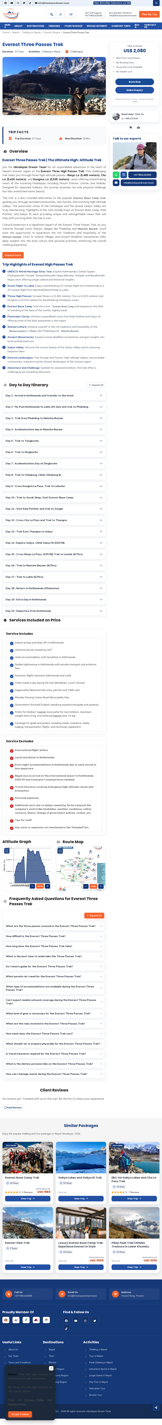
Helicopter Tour (97, 1388)
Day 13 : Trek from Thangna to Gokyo (29, 531)
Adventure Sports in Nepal (102, 1369)
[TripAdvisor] (46, 1320)
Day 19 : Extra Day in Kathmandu (26, 599)
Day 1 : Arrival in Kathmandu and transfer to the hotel (39, 395)
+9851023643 (131, 118)
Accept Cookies (20, 1414)
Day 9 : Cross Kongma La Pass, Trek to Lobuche (35, 486)
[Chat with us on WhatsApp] (60, 14)
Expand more (13, 255)
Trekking (54, 26)
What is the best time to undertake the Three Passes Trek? (44, 956)
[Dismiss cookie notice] (51, 1368)
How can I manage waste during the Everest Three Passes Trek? (46, 1073)
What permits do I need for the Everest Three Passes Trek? (43, 976)
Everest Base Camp (64, 306)
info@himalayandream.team (53, 3)
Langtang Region (58, 1381)
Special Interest (97, 26)
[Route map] (138, 127)
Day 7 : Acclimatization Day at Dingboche (31, 463)
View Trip (26, 1198)
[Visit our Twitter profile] (24, 3)
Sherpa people (11, 236)
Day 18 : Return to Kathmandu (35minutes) (32, 588)
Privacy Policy (34, 1400)
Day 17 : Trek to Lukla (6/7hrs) (24, 576)
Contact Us (150, 26)
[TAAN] (26, 1320)
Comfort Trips (121, 26)
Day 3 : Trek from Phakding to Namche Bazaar (34, 418)
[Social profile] (66, 1320)
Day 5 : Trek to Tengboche (22, 440)
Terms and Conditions (19, 1362)
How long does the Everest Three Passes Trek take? (39, 946)
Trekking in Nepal (31, 32)
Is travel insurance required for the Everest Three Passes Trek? (46, 1053)
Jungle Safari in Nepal (100, 1375)
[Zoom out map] (86, 886)
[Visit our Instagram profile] (18, 3)
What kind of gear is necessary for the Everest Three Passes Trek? (48, 1013)
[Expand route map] (60, 851)
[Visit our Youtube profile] (12, 3)
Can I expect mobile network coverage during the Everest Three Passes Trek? (51, 1001)
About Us (13, 1349)
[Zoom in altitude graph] (47, 886)
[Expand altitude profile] (6, 850)
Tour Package (73, 26)
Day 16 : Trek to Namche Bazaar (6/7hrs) (31, 565)
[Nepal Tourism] (5, 1320)
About (18, 26)
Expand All (96, 915)
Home (7, 26)
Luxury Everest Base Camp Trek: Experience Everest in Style (80, 1244)
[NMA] (36, 1320)
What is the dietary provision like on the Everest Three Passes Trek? (49, 1063)
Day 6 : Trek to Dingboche (22, 452)
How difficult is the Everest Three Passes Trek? (36, 936)
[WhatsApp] (116, 175)
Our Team (13, 1356)
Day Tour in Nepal (98, 1381)
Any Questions (149, 14)
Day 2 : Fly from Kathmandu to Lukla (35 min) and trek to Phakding (47, 406)
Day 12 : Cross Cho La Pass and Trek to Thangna (36, 520)
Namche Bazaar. (70, 331)
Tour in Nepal (96, 1356)
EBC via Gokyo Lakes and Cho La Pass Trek (134, 1179)
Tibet (51, 1356)
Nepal (15, 32)
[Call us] (52, 14)
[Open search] (156, 3)
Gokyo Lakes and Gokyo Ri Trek (80, 1178)
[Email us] (71, 14)
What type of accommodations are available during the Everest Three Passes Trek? (50, 988)
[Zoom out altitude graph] (32, 886)
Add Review (14, 1107)
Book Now (135, 81)
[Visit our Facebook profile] (5, 3)
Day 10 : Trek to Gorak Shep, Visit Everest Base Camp (39, 497)
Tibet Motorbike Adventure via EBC (112, 3)
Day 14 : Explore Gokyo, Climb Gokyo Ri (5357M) (35, 542)
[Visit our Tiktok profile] (30, 3)
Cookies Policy (17, 1404)
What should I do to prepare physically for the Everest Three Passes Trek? (53, 1043)
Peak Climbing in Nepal (101, 1362)
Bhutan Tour (95, 1394)
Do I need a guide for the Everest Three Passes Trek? (39, 966)
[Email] (116, 182)
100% (40, 886)
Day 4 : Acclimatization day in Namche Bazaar (34, 429)
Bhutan (52, 1362)
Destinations (35, 26)
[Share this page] (156, 1407)
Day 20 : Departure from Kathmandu (28, 610)
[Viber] (123, 175)
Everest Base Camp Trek (22, 1178)
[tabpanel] (54, 732)
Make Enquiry (135, 90)
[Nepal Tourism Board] (15, 1320)
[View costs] (131, 127)
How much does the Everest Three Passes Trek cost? (39, 1033)
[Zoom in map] (101, 886)
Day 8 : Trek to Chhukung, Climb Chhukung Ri (33, 474)
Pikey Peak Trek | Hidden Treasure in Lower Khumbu (130, 1244)
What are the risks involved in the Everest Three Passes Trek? (45, 1023)
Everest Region (51, 32)
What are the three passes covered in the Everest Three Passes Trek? (51, 926)
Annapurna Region (58, 1375)
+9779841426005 (142, 175)
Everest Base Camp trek (89, 198)
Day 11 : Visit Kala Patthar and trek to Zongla (34, 508)
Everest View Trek (17, 1243)
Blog (137, 26)
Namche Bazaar (88, 228)
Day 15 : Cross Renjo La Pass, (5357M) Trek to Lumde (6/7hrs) (44, 554)
